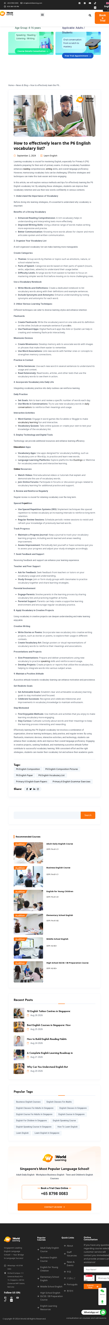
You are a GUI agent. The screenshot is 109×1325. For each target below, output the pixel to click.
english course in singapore (71, 1114)
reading (26, 169)
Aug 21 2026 (36, 1057)
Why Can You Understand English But (47, 1067)
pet (26, 503)
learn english (22, 1133)
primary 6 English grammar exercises (71, 781)
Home (11, 85)
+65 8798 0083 (54, 1193)
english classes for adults (59, 1102)
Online (17, 469)
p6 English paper (24, 775)
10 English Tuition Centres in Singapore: (49, 1011)
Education (19, 447)
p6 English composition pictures (61, 769)
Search (88, 815)
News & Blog (22, 85)
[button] (42, 14)
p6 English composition (28, 769)
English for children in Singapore (31, 1120)
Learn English (50, 155)
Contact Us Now (53, 1207)
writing (49, 169)
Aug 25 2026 (36, 1029)
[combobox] (89, 1278)
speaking (45, 661)
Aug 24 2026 (36, 1043)
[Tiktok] (95, 3)
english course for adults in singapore (34, 1114)
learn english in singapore (47, 1133)
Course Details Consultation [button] (32, 51)
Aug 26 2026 (36, 1015)
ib (69, 325)
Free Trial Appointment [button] (77, 55)
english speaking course (64, 1120)
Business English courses (28, 1102)
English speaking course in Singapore (33, 1127)
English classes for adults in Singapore (34, 1108)
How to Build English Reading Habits (47, 1039)
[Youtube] (90, 3)
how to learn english (67, 1127)
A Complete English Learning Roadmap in (50, 1053)
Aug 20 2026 (36, 1070)
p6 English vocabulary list (51, 775)
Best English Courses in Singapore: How (49, 1025)
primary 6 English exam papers (31, 781)
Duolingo (78, 460)
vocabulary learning (28, 422)
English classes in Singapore (73, 1108)
